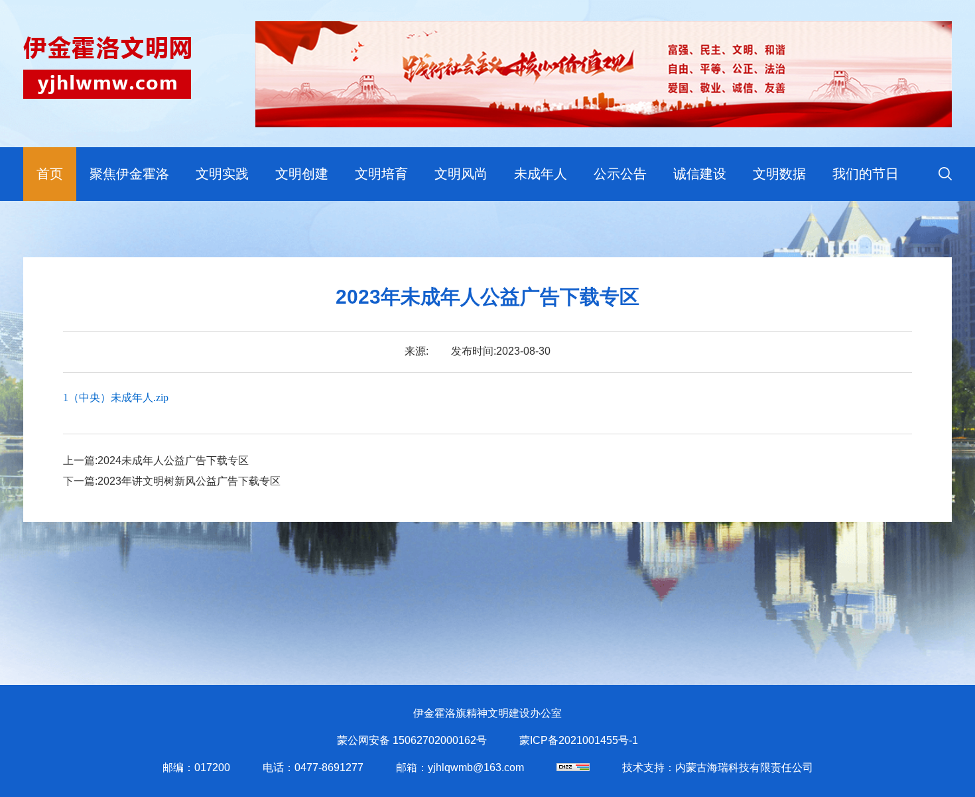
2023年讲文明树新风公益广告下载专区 (189, 481)
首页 (49, 173)
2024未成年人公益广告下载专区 (173, 460)
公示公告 (620, 173)
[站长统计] (573, 767)
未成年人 (540, 173)
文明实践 (222, 173)
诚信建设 (699, 173)
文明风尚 (460, 173)
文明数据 (779, 173)
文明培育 (381, 173)
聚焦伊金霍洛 (129, 173)
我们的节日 (865, 173)
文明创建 (301, 173)
